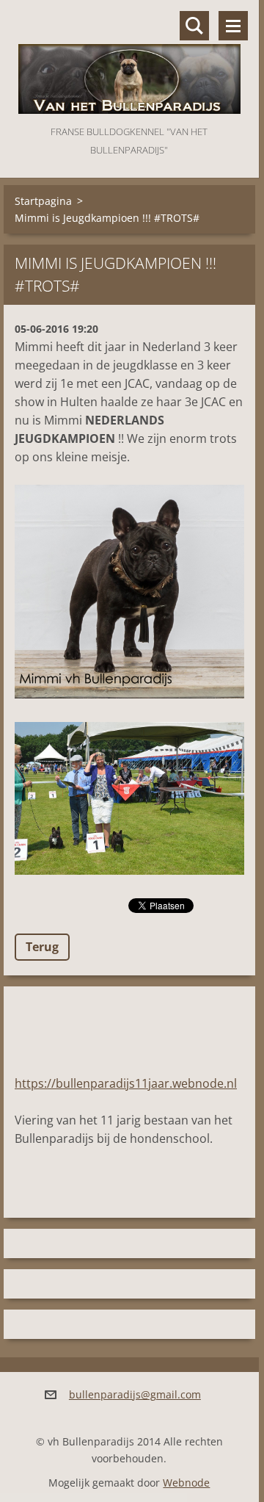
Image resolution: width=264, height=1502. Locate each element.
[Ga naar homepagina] (129, 61)
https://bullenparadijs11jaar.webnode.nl (126, 1083)
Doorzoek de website (194, 25)
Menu (233, 25)
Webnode (186, 1483)
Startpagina (43, 201)
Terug (42, 947)
